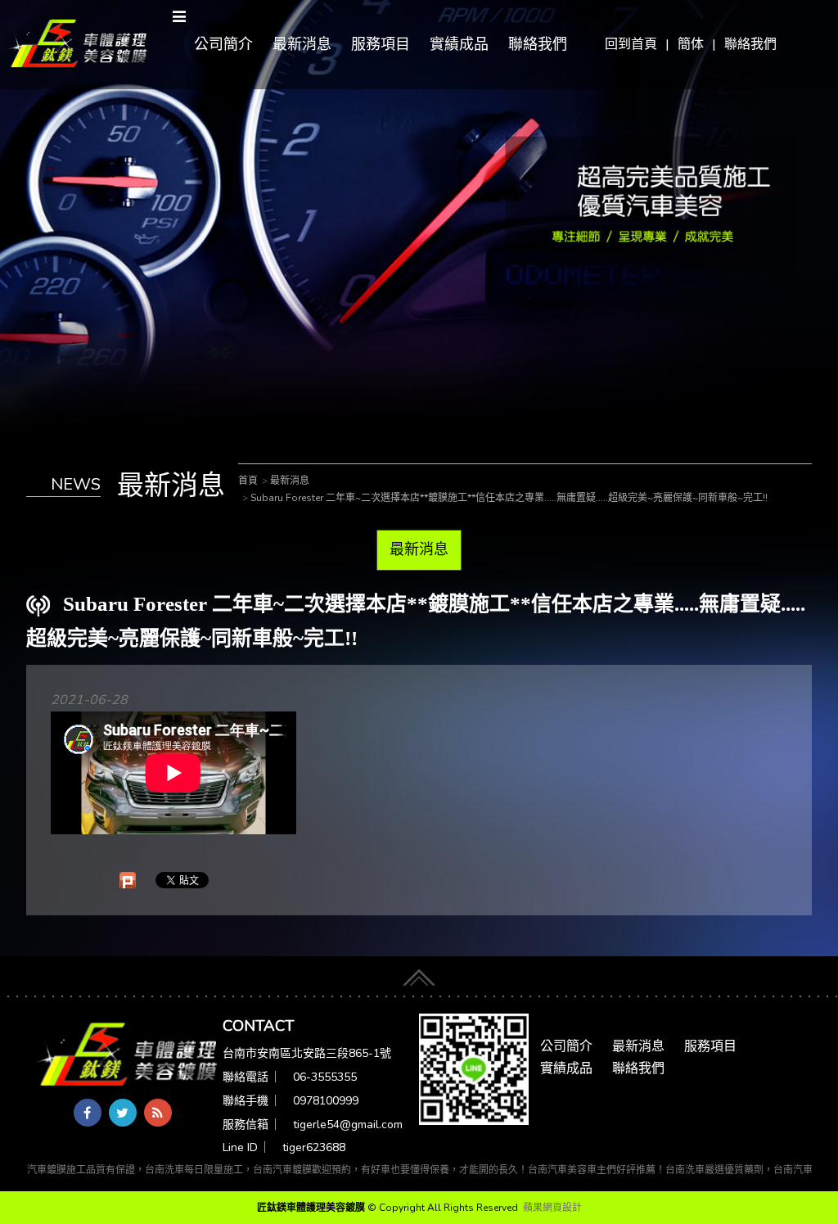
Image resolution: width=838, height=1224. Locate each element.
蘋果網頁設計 (552, 1207)
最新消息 (302, 44)
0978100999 (325, 1101)
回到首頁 (631, 44)
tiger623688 (313, 1147)
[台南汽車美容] (75, 43)
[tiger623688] (474, 1068)
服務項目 (380, 44)
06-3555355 (325, 1077)
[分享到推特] (123, 1113)
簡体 (691, 44)
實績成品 (459, 44)
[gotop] (419, 972)
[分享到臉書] (87, 1113)
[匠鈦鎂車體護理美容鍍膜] (124, 1055)
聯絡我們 (750, 44)
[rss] (158, 1113)
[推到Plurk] (127, 880)
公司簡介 (223, 44)
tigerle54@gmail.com (348, 1124)
